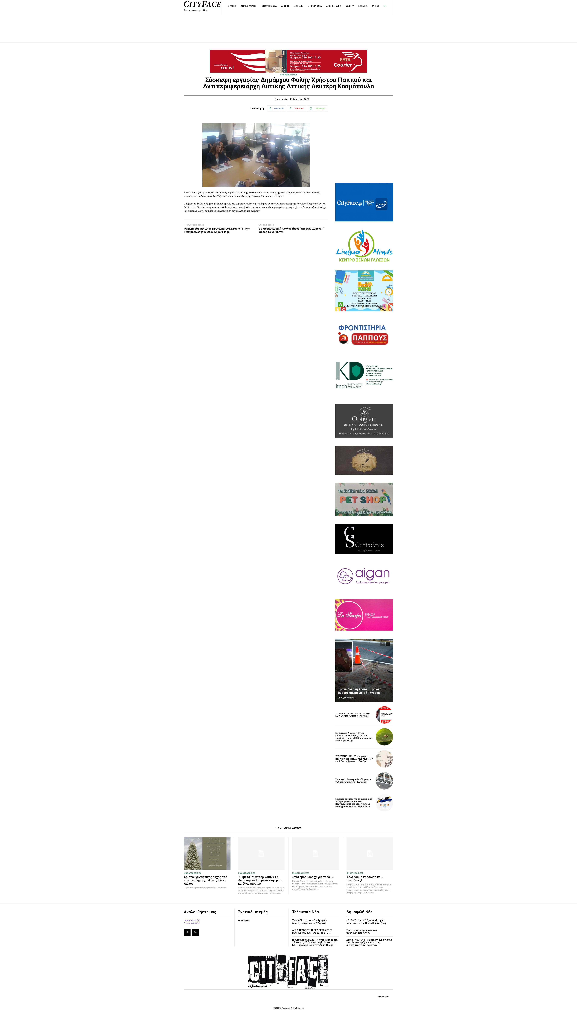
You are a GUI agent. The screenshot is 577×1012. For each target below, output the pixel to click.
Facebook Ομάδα (191, 923)
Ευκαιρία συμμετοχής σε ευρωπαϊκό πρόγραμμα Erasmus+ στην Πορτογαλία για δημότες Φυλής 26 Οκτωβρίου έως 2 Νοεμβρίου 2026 (353, 803)
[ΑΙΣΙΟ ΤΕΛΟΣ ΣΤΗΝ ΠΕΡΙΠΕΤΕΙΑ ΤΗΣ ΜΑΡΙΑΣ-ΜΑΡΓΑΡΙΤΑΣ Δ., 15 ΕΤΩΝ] (384, 715)
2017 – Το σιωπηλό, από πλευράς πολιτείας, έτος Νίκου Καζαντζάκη (366, 922)
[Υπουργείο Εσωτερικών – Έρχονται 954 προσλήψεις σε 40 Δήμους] (384, 780)
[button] (385, 6)
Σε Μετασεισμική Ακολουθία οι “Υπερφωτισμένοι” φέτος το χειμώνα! (291, 230)
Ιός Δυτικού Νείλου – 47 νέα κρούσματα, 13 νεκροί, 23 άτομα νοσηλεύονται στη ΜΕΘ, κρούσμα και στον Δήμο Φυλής (353, 737)
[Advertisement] (288, 25)
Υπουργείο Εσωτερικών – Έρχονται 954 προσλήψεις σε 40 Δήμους (353, 780)
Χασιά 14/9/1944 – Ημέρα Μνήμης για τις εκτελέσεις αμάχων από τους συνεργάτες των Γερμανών (369, 942)
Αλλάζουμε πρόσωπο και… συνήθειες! (365, 878)
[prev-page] (382, 644)
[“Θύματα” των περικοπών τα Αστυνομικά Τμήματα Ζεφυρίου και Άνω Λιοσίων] (261, 853)
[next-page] (388, 644)
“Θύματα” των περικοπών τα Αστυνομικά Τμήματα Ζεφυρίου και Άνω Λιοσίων (260, 880)
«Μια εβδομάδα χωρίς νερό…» (313, 877)
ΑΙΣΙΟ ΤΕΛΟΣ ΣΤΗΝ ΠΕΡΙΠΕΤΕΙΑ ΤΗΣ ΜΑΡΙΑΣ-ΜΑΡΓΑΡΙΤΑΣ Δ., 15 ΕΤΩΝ (352, 714)
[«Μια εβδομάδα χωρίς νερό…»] (315, 853)
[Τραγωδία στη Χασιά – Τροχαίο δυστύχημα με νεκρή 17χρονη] (364, 670)
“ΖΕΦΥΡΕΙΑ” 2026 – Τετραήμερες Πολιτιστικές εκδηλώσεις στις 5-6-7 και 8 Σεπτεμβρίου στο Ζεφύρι (354, 759)
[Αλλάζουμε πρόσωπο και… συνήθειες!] (370, 853)
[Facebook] (187, 932)
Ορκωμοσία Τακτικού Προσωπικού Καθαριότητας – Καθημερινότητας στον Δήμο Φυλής (217, 230)
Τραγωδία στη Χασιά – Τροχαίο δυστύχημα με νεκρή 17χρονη (360, 691)
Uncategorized (288, 74)
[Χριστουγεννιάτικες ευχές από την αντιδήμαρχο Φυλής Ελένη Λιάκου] (207, 853)
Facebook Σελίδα (192, 920)
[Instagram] (195, 932)
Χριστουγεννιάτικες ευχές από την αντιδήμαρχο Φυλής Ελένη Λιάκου (205, 880)
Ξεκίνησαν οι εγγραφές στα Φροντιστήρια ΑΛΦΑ (361, 931)
